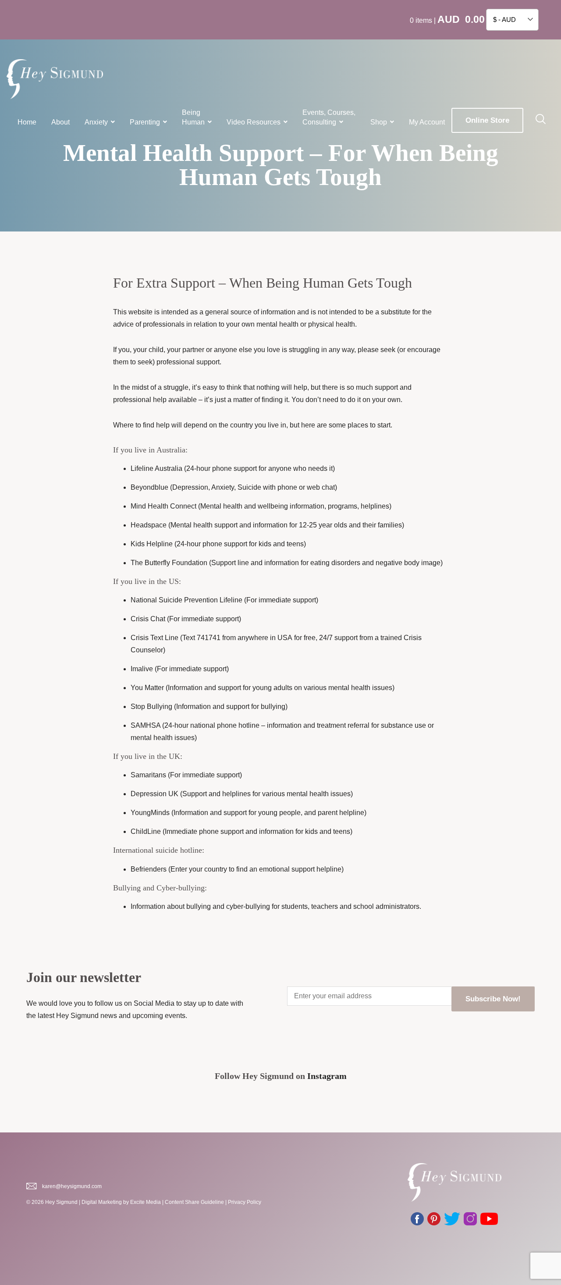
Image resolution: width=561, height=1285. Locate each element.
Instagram (327, 1076)
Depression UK (154, 793)
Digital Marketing (102, 1202)
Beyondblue (150, 487)
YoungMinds (150, 812)
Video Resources (253, 122)
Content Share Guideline (194, 1202)
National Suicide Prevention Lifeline (186, 600)
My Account (427, 122)
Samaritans (148, 775)
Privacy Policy (244, 1202)
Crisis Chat (148, 619)
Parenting (145, 122)
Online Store (487, 120)
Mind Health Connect (163, 506)
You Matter (147, 687)
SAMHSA (145, 725)
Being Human (193, 117)
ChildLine (146, 831)
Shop (378, 122)
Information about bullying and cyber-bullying (200, 906)
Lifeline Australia (156, 468)
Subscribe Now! (493, 999)
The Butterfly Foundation (169, 562)
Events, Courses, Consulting (328, 117)
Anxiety (96, 122)
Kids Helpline (152, 544)
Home (27, 122)
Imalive (142, 669)
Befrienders (149, 869)
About (60, 122)
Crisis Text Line (154, 637)
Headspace (149, 525)
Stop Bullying (151, 706)
